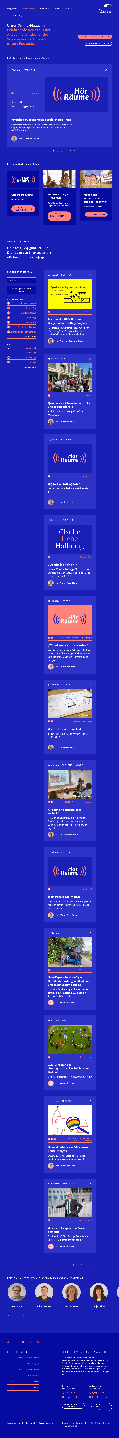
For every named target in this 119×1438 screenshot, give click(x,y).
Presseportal (33, 1375)
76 (81, 1264)
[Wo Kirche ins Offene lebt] (90, 684)
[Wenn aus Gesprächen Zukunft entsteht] (90, 1183)
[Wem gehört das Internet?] (90, 852)
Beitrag (66, 274)
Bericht (67, 765)
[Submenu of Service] (61, 8)
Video (80, 765)
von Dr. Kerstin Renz (65, 421)
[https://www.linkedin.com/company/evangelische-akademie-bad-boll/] (23, 1341)
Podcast (30, 69)
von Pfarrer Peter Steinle (67, 582)
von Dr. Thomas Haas (65, 666)
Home (9, 16)
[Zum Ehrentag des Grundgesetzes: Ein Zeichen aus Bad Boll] (90, 1020)
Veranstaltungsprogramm (28, 1357)
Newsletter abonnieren (29, 1369)
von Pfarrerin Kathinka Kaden (70, 340)
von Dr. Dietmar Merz (29, 138)
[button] (82, 8)
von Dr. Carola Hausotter (67, 834)
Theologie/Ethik (86, 557)
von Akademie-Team (65, 1002)
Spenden (35, 1381)
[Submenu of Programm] (18, 8)
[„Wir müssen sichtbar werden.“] (90, 600)
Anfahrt (36, 1387)
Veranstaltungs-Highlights (82, 637)
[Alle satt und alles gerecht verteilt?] (90, 765)
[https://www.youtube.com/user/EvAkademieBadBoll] (38, 1341)
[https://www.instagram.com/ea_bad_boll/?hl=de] (8, 1341)
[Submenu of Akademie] (50, 8)
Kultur (89, 721)
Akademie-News (85, 969)
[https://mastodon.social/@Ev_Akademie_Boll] (30, 1341)
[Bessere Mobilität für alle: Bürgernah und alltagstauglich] (90, 274)
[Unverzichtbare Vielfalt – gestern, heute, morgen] (90, 1101)
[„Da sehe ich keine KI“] (90, 520)
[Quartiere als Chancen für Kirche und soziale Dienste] (90, 358)
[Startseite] (104, 5)
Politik (67, 802)
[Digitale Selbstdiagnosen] (106, 69)
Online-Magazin (32, 1363)
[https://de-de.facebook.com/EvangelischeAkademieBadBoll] (15, 1341)
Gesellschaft (35, 93)
